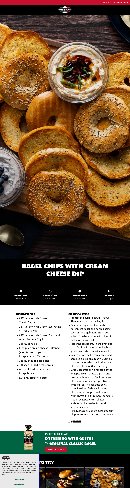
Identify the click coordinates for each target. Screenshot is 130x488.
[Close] (35, 456)
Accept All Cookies (19, 484)
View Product (55, 449)
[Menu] (2, 9)
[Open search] (126, 10)
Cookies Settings (19, 479)
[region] (19, 471)
